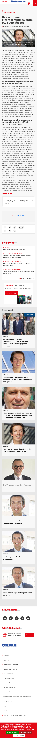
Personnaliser (19, 735)
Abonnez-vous (11, 293)
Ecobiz (5, 706)
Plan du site (7, 682)
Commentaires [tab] (20, 215)
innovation (5, 26)
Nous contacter (8, 673)
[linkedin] (14, 227)
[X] (5, 227)
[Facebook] (10, 227)
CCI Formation (8, 711)
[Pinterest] (22, 618)
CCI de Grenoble (8, 702)
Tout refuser (26, 732)
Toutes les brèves (27, 278)
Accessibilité (7, 692)
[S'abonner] (5, 635)
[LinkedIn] (5, 618)
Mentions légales (9, 678)
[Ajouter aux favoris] (5, 231)
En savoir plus (29, 729)
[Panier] (29, 4)
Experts (6, 11)
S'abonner (29, 635)
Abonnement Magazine (10, 669)
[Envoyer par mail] (10, 231)
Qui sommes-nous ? (9, 651)
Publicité (6, 660)
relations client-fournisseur (19, 26)
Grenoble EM (7, 720)
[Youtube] (28, 618)
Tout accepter (13, 732)
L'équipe (6, 655)
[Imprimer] (14, 231)
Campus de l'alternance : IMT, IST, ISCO (15, 715)
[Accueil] (18, 2)
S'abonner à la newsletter (11, 664)
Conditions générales (10, 687)
